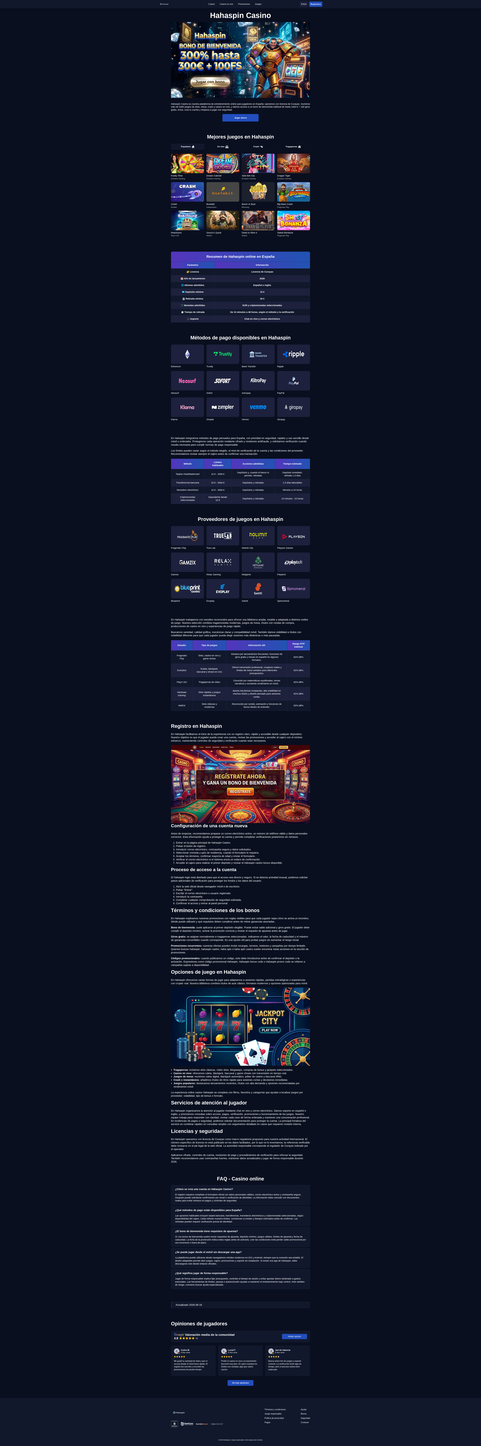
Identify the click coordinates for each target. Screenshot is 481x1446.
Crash (256, 147)
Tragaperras (291, 147)
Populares (186, 147)
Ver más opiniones (240, 1383)
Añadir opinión (294, 1336)
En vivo (220, 147)
